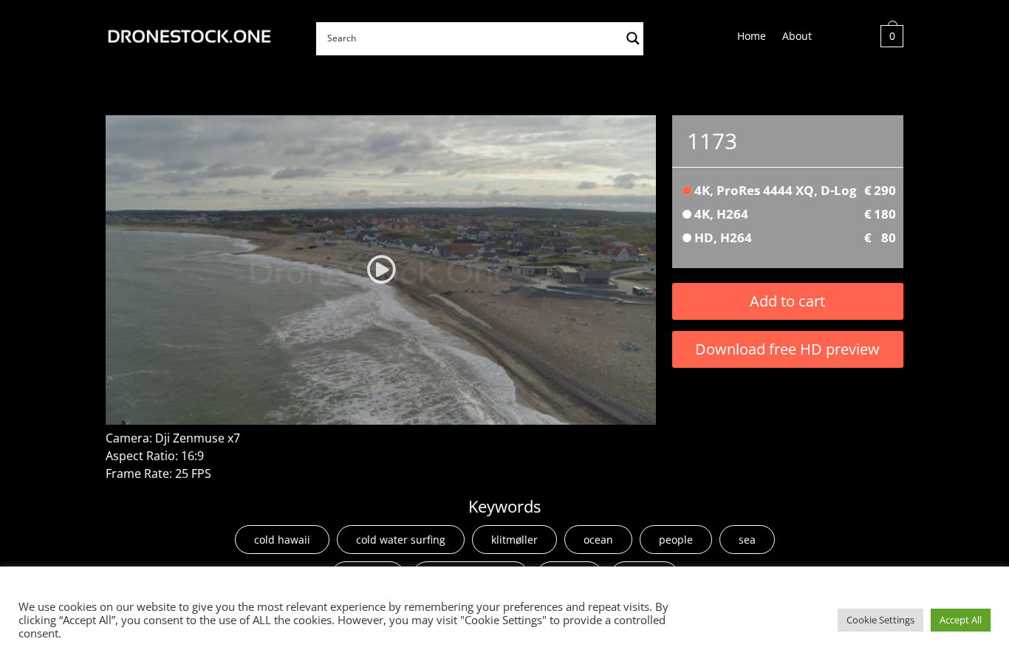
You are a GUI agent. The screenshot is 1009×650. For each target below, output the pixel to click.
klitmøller (514, 540)
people (676, 540)
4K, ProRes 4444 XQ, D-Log (795, 190)
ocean (598, 540)
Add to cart (787, 301)
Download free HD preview (787, 349)
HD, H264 (795, 237)
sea (747, 540)
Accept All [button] (961, 619)
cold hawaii (282, 540)
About (797, 37)
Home (751, 37)
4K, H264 (795, 214)
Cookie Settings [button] (880, 619)
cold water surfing (400, 540)
